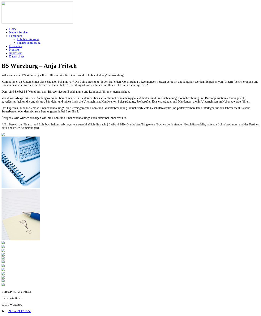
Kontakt (14, 49)
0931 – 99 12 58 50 (19, 311)
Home (13, 29)
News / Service (18, 32)
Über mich (15, 46)
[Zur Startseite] (37, 22)
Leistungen (16, 35)
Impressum (15, 53)
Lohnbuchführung (28, 39)
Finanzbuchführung (29, 42)
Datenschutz (16, 56)
